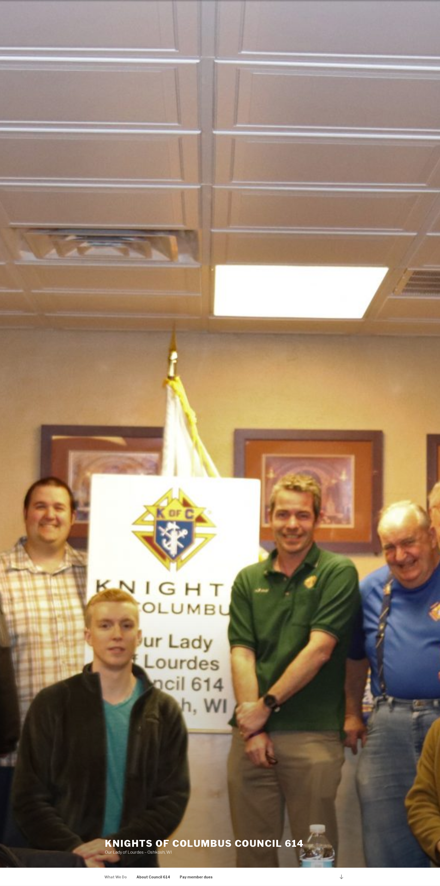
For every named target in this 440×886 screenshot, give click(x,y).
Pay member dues (196, 877)
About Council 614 (153, 877)
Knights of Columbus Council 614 (204, 843)
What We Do (115, 877)
